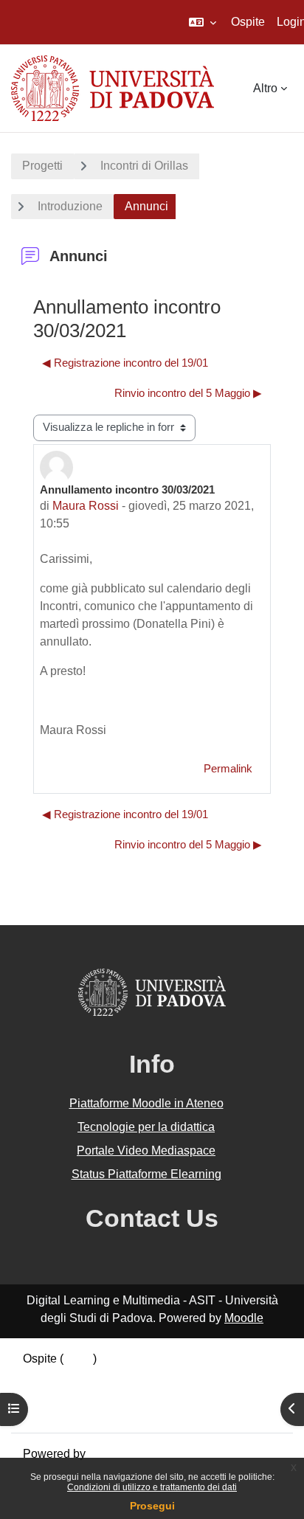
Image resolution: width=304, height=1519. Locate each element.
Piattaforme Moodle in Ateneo (146, 1103)
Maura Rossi (85, 505)
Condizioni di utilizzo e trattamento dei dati (152, 1487)
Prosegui (152, 1506)
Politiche (46, 1394)
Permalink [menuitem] (228, 769)
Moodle (243, 1318)
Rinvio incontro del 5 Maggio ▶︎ (188, 393)
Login (78, 1358)
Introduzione (70, 206)
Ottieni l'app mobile (73, 1411)
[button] (202, 22)
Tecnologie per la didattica (146, 1127)
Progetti (42, 165)
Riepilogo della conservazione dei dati (123, 1376)
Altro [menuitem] (265, 88)
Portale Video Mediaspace (146, 1150)
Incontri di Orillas (144, 165)
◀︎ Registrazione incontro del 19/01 (125, 363)
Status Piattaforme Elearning (146, 1174)
